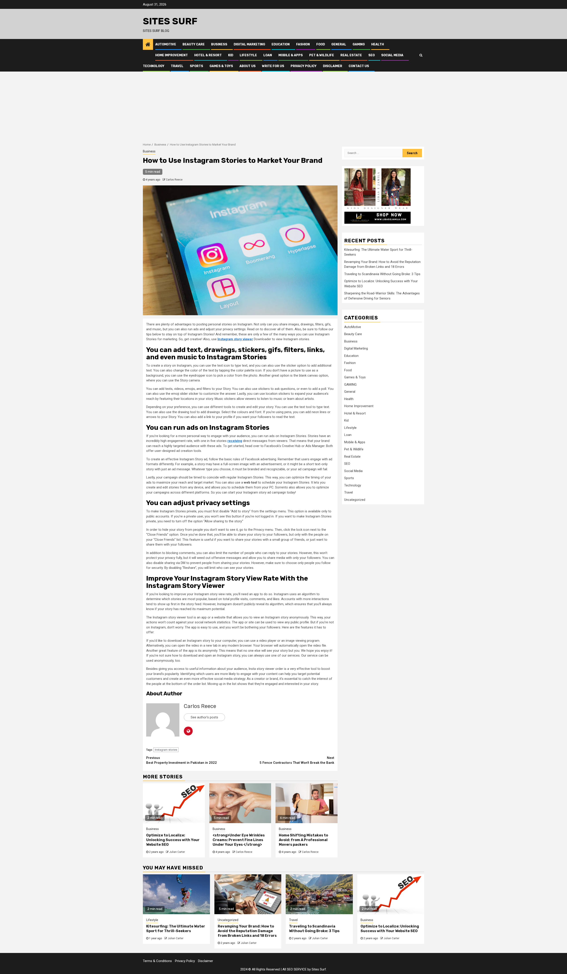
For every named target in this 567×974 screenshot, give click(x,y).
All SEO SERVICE (294, 969)
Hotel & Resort (208, 55)
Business (219, 44)
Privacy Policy (304, 66)
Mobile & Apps (290, 55)
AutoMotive (165, 44)
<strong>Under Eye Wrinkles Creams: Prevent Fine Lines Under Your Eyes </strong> (239, 840)
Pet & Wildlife (321, 55)
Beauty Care (194, 44)
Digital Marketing (249, 44)
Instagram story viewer (235, 339)
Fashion (303, 44)
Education (281, 44)
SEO (371, 55)
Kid (230, 55)
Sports (196, 66)
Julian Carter (177, 851)
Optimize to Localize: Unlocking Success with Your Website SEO (173, 840)
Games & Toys (221, 66)
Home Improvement (171, 55)
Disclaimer (332, 66)
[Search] (421, 55)
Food (320, 44)
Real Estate (351, 55)
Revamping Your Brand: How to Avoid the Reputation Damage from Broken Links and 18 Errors (247, 931)
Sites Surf (170, 21)
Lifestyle (248, 55)
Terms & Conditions (157, 961)
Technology (153, 66)
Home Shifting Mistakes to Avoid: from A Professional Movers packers (303, 840)
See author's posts (204, 717)
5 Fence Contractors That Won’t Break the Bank (297, 760)
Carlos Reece (174, 179)
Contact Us (359, 66)
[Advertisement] (283, 105)
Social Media (392, 55)
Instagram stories (166, 749)
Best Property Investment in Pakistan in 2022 (181, 760)
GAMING (359, 44)
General (338, 44)
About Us (247, 66)
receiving (234, 441)
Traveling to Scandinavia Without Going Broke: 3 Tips (382, 274)
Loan (267, 55)
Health (377, 44)
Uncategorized (354, 500)
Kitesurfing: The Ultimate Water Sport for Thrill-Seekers (175, 928)
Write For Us (273, 66)
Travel (177, 66)
